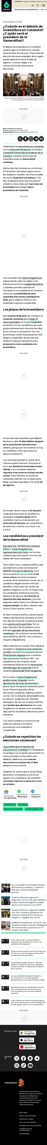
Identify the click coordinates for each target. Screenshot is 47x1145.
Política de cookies (26, 1119)
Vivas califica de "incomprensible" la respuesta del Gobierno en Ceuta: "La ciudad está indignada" (26, 942)
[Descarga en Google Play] (27, 1035)
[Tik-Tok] (23, 1067)
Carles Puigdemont (31, 278)
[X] (16, 1060)
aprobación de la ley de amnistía (20, 683)
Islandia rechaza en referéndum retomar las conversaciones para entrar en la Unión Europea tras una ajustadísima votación (27, 990)
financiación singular (14, 655)
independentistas (33, 284)
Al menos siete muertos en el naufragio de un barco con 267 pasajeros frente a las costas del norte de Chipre (28, 953)
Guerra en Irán (41, 1)
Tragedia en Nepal (28, 1)
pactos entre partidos (20, 624)
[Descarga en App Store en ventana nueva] (26, 1042)
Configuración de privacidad (30, 1125)
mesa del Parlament (20, 149)
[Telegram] (36, 138)
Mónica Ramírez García (12, 129)
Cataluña (23, 805)
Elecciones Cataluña (13, 809)
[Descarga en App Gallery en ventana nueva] (27, 1049)
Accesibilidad (24, 1134)
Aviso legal (23, 1112)
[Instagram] (16, 1067)
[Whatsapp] (30, 1060)
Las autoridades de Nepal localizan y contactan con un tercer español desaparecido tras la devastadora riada (27, 978)
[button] (20, 138)
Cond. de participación (27, 1122)
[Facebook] (23, 1060)
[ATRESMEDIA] (23, 1083)
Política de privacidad (27, 1116)
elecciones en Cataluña (31, 146)
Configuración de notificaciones (25, 1129)
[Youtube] (30, 1067)
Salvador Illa (9, 546)
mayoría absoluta (23, 571)
